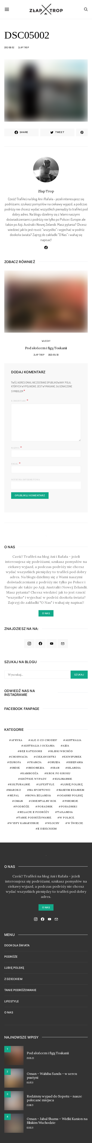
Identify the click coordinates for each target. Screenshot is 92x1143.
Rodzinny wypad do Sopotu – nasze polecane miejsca (54, 1098)
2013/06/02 (9, 47)
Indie (16, 767)
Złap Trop (23, 47)
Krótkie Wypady (33, 778)
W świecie (75, 823)
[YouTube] (51, 643)
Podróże (22, 806)
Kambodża (30, 773)
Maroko (14, 789)
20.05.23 (30, 1058)
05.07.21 (30, 1082)
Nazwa (16, 447)
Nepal (14, 795)
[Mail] (63, 643)
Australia (73, 740)
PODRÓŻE (11, 956)
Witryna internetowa (25, 479)
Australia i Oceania (39, 745)
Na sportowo (39, 789)
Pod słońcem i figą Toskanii (46, 348)
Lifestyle (47, 784)
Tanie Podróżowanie (34, 817)
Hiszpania (75, 762)
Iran (55, 767)
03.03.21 (30, 1127)
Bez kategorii (31, 751)
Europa (15, 762)
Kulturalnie (20, 784)
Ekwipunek (73, 756)
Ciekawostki (46, 756)
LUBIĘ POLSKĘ (14, 967)
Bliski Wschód (61, 751)
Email (16, 463)
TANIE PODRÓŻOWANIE (20, 990)
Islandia (74, 767)
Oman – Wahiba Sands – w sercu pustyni (52, 1075)
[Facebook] (40, 643)
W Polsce (66, 817)
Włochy (46, 341)
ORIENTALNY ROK (43, 801)
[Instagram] (29, 643)
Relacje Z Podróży (34, 812)
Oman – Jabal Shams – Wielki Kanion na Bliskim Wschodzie (57, 1121)
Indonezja (36, 767)
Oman (18, 801)
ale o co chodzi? (44, 740)
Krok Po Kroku (58, 773)
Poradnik (45, 806)
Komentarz (18, 400)
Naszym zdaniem (71, 789)
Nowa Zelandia (39, 795)
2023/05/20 (53, 354)
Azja (66, 745)
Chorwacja (19, 756)
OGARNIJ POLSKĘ (71, 795)
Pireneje (71, 801)
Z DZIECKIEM (47, 828)
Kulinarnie (63, 778)
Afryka (16, 740)
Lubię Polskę (72, 784)
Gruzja (55, 762)
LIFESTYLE (11, 1001)
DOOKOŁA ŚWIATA (17, 945)
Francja (35, 762)
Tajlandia (65, 812)
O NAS (8, 1012)
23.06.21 (30, 1105)
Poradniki (69, 806)
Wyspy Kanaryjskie (24, 823)
